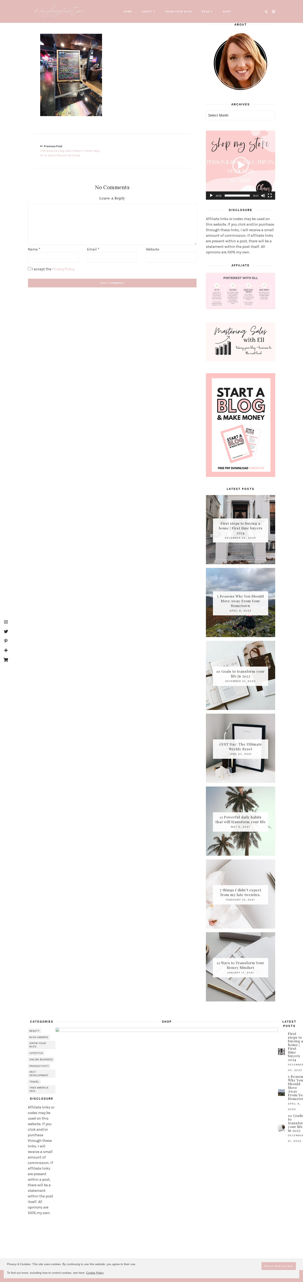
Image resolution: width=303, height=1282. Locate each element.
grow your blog (178, 11)
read (206, 11)
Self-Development (39, 1074)
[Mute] (263, 195)
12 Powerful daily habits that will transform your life (240, 819)
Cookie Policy (95, 1272)
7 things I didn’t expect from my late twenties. (240, 892)
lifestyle (36, 1053)
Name (34, 249)
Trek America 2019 (38, 1089)
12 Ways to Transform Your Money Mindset (240, 965)
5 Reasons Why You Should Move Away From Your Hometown (240, 601)
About (147, 11)
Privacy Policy (63, 269)
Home (128, 11)
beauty (34, 1031)
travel (34, 1081)
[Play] (211, 195)
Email (93, 249)
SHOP (227, 11)
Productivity (39, 1066)
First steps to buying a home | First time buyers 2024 (240, 528)
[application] (240, 165)
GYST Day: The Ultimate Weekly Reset (240, 746)
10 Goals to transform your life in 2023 (240, 673)
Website (152, 249)
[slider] (237, 196)
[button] (240, 165)
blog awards (38, 1037)
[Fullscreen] (270, 195)
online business (41, 1059)
